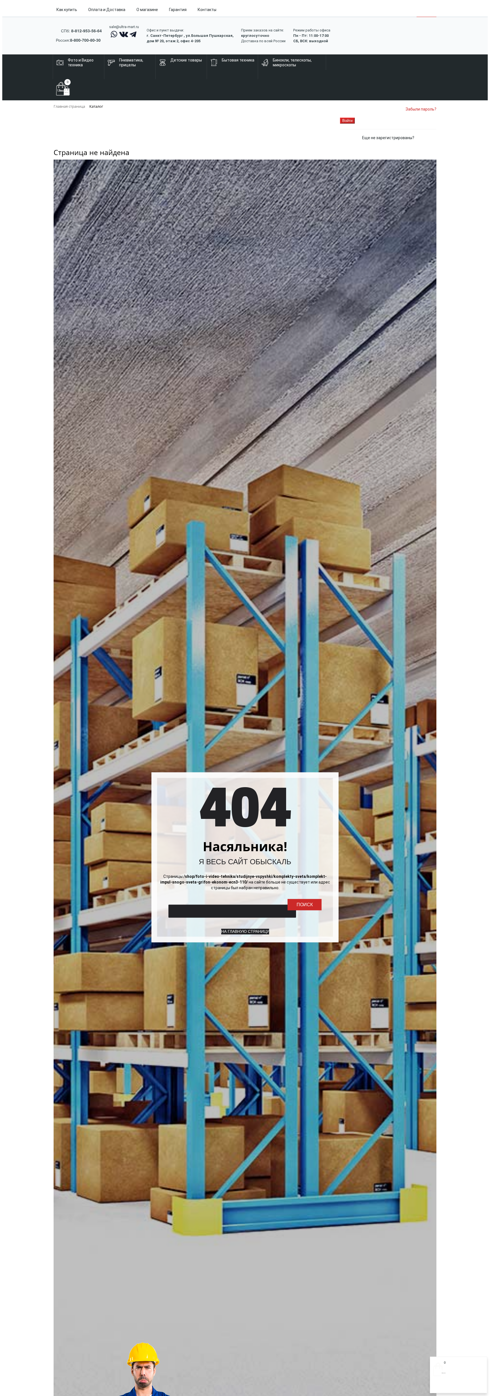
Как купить (66, 9)
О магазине (147, 9)
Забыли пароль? (420, 109)
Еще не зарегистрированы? (388, 137)
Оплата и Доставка (106, 9)
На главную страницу (245, 931)
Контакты (207, 9)
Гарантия (178, 9)
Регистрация (456, 1387)
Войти (439, 1387)
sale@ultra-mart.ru (124, 27)
